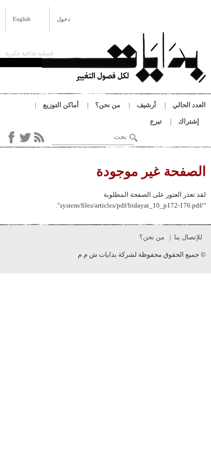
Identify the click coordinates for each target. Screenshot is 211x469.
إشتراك (188, 121)
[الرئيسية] (124, 59)
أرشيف (146, 105)
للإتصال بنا (188, 237)
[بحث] (134, 138)
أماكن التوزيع (61, 105)
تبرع (156, 121)
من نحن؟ (107, 105)
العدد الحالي (189, 105)
